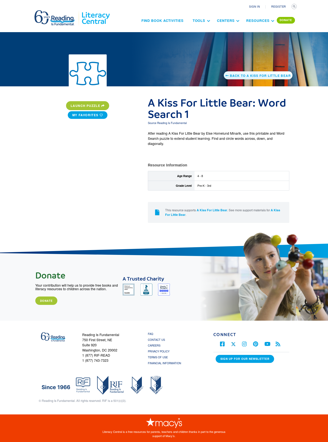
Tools (199, 20)
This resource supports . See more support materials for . (222, 212)
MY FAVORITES (86, 115)
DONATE (286, 20)
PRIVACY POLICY (159, 351)
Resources (257, 20)
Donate (46, 301)
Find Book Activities (162, 20)
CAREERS (154, 345)
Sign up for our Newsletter (244, 359)
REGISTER (278, 6)
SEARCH (294, 7)
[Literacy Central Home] (95, 12)
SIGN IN (254, 6)
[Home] (57, 12)
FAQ (150, 334)
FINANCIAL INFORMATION (164, 363)
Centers (225, 20)
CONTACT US (157, 340)
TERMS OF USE (160, 357)
